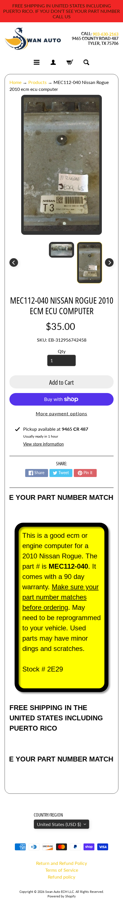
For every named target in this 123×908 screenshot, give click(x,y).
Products (37, 82)
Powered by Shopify (61, 896)
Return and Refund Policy (61, 863)
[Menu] (36, 62)
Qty (62, 351)
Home (15, 82)
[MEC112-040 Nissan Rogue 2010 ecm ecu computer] (89, 262)
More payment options (61, 413)
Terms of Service (61, 870)
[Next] (109, 262)
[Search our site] (86, 62)
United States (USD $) (59, 824)
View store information (43, 444)
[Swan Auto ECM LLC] (33, 39)
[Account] (53, 62)
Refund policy (61, 876)
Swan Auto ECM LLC (59, 891)
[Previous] (13, 262)
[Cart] (70, 62)
